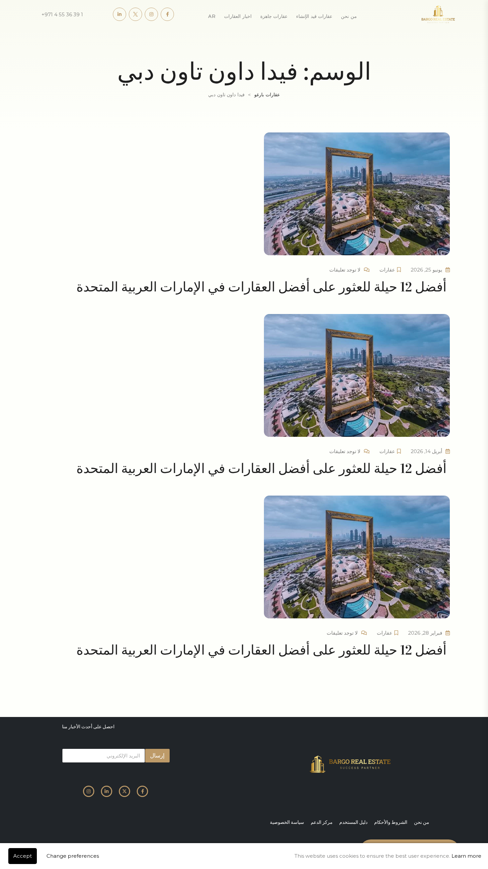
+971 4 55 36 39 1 (62, 14)
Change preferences (72, 856)
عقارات (387, 270)
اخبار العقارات (238, 16)
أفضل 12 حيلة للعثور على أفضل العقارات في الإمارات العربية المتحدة (261, 287)
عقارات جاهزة (274, 16)
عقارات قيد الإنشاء (314, 16)
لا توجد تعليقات (345, 270)
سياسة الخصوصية (287, 822)
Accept (22, 856)
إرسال (157, 755)
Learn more (466, 856)
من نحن (349, 16)
